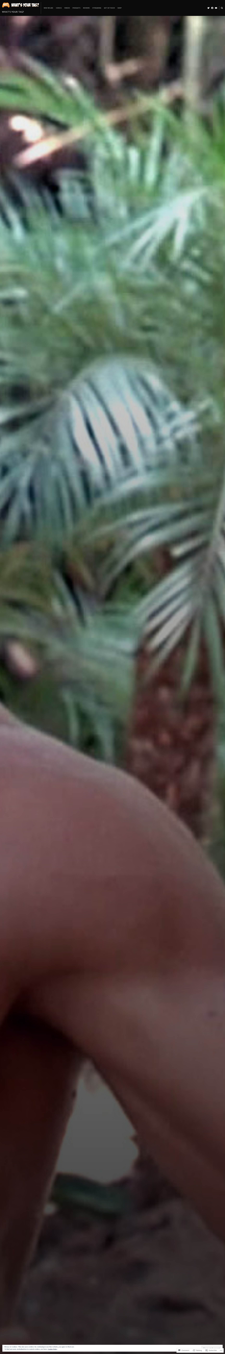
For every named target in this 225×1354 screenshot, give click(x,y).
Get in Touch (109, 8)
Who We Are (48, 8)
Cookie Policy (52, 1349)
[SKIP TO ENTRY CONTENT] (112, 747)
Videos (67, 8)
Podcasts (76, 8)
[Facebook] (212, 8)
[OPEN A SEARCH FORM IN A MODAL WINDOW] (222, 8)
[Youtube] (216, 8)
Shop (119, 8)
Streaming (96, 8)
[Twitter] (208, 8)
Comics (59, 8)
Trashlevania (135, 721)
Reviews (86, 8)
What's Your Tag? (13, 11)
